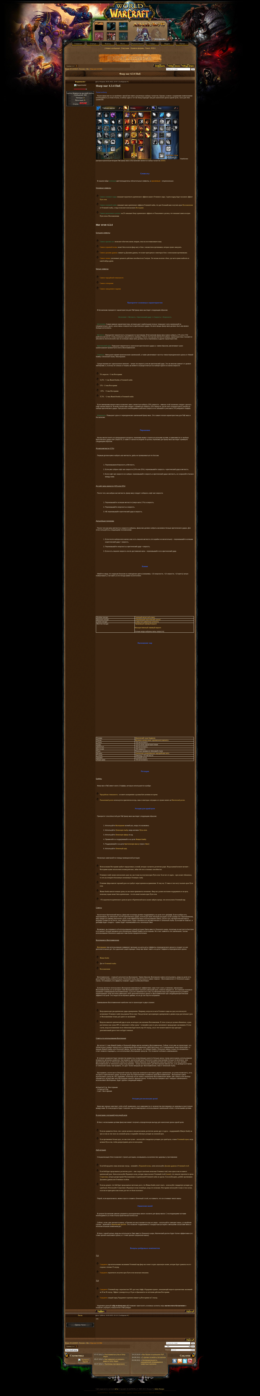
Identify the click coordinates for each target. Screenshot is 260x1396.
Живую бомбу (141, 839)
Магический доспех (178, 800)
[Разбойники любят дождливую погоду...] (123, 39)
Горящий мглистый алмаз (145, 617)
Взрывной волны (145, 1166)
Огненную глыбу (122, 830)
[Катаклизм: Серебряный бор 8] (123, 29)
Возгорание (140, 208)
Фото (122, 44)
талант (168, 1174)
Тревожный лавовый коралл (146, 624)
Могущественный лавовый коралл (148, 628)
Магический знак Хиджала (145, 738)
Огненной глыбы (110, 963)
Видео (167, 44)
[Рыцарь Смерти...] (111, 29)
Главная (78, 44)
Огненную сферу (122, 835)
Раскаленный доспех (107, 800)
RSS (153, 48)
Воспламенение (188, 205)
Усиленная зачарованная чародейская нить (152, 753)
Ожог (147, 844)
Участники (125, 48)
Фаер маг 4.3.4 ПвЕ (96, 69)
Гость (80, 1315)
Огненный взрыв (183, 1139)
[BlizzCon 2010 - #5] (111, 39)
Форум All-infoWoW (71, 69)
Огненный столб (183, 1166)
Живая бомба (104, 958)
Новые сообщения (112, 48)
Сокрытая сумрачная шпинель (147, 622)
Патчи (182, 44)
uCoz (116, 1389)
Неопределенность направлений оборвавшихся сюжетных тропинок (152, 1362)
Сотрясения (104, 1177)
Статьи (93, 44)
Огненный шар (121, 849)
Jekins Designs (159, 1389)
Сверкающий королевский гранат (148, 620)
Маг (88, 69)
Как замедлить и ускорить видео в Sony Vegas (113, 1360)
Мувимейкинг (137, 44)
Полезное (82, 69)
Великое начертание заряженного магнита (151, 740)
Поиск (147, 48)
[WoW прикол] (99, 29)
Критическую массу (131, 844)
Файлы (108, 44)
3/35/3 (163, 161)
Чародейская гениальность (109, 795)
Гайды (152, 44)
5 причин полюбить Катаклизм (154, 1357)
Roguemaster (80, 81)
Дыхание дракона (170, 1166)
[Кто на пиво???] (99, 39)
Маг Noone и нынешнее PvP (153, 1355)
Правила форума (137, 48)
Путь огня (103, 199)
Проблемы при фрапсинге (115, 1364)
